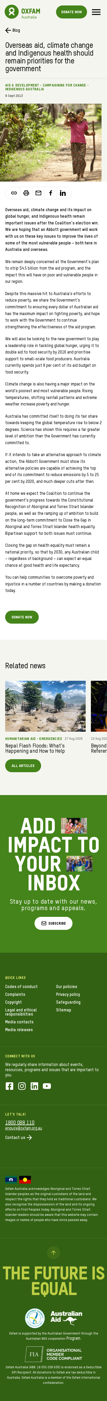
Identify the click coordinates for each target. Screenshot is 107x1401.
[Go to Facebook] (9, 1087)
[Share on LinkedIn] (63, 193)
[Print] (26, 193)
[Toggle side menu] (96, 12)
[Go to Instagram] (22, 1087)
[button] (53, 923)
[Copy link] (14, 193)
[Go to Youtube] (47, 1087)
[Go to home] (11, 11)
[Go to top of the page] (53, 1252)
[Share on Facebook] (51, 193)
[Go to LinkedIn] (34, 1087)
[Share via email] (38, 193)
